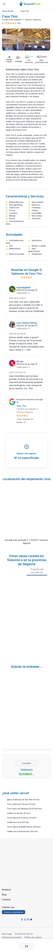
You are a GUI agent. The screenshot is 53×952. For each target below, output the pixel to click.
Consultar (26, 763)
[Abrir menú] (4, 4)
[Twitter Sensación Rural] (31, 919)
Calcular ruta (8, 907)
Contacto (6, 899)
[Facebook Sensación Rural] (22, 919)
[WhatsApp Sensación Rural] (28, 919)
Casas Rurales (8, 11)
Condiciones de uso (24, 934)
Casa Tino (21, 405)
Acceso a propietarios (13, 912)
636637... (28, 774)
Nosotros (6, 889)
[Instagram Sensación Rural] (25, 919)
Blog (4, 894)
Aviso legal (7, 934)
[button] (11, 23)
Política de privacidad (11, 937)
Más (28, 349)
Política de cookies (33, 937)
